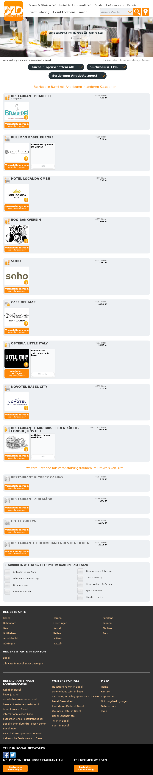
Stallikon (108, 628)
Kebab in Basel (12, 689)
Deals (98, 5)
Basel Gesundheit (62, 701)
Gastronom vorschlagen (15, 768)
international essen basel (18, 714)
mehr (83, 12)
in (15, 60)
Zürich (106, 633)
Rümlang (108, 618)
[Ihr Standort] (145, 12)
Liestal (57, 628)
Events (132, 5)
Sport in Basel (60, 725)
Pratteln (57, 643)
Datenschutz (108, 706)
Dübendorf (9, 623)
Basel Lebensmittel (63, 715)
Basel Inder (10, 728)
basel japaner (11, 694)
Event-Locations (64, 12)
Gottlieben (9, 633)
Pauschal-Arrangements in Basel (22, 733)
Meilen (57, 633)
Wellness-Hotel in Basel (66, 711)
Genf (6, 628)
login (104, 711)
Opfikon (57, 638)
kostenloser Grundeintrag (86, 768)
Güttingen (9, 643)
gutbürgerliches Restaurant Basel (23, 718)
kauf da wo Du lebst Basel (68, 706)
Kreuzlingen (60, 623)
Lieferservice (115, 5)
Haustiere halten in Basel (67, 686)
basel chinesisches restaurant (21, 704)
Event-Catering (39, 12)
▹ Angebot (16, 99)
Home (104, 686)
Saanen (107, 623)
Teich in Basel (60, 720)
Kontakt (105, 691)
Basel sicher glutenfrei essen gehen (24, 723)
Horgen (57, 618)
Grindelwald (10, 638)
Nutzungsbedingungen (114, 701)
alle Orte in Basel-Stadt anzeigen (23, 663)
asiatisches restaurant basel (20, 699)
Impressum (108, 696)
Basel (6, 618)
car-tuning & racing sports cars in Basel (75, 696)
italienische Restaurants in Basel (23, 738)
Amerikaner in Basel (15, 709)
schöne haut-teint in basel (68, 691)
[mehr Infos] (16, 111)
